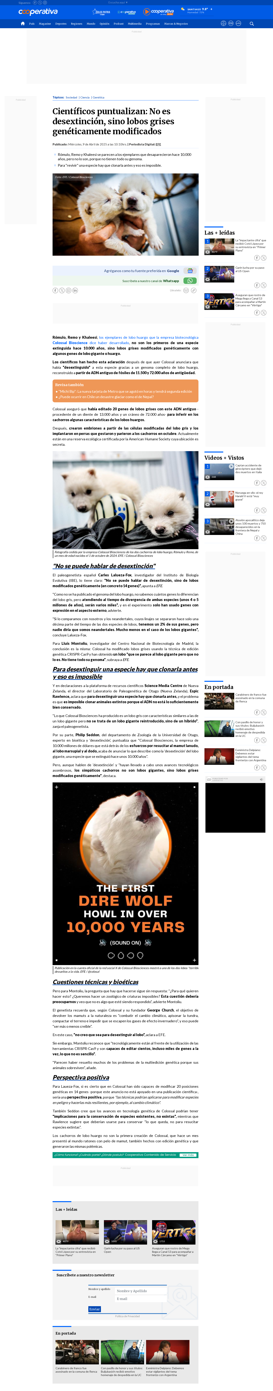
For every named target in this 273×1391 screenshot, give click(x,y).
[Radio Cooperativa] (158, 12)
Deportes (61, 23)
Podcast (119, 23)
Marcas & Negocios (176, 23)
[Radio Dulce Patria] (101, 12)
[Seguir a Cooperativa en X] (40, 2)
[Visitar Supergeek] (238, 27)
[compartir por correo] (186, 290)
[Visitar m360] (231, 27)
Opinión (104, 23)
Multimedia (134, 23)
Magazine (45, 23)
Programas (153, 23)
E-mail (92, 1296)
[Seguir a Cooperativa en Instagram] (45, 2)
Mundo (91, 23)
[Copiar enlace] (193, 290)
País (32, 23)
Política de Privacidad (127, 1316)
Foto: (59, 177)
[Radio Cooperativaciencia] (126, 12)
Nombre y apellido (99, 1289)
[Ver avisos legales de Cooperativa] (223, 27)
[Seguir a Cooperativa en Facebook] (35, 2)
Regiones (76, 23)
